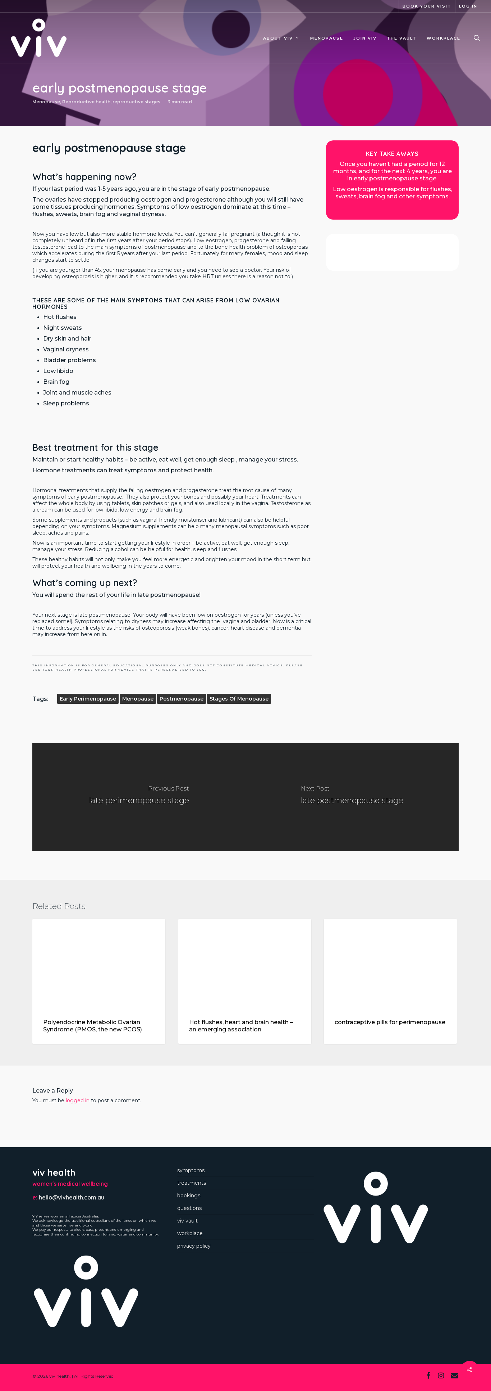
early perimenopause (88, 699)
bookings (188, 1195)
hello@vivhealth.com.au (71, 1197)
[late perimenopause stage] (139, 797)
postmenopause (181, 699)
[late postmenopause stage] (352, 797)
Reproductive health (86, 101)
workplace (190, 1233)
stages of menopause (239, 699)
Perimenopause (357, 930)
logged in (78, 1100)
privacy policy (194, 1246)
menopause (137, 699)
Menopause (46, 101)
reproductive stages (136, 101)
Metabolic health (67, 930)
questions (189, 1208)
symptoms (191, 1170)
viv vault (187, 1220)
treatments (191, 1183)
